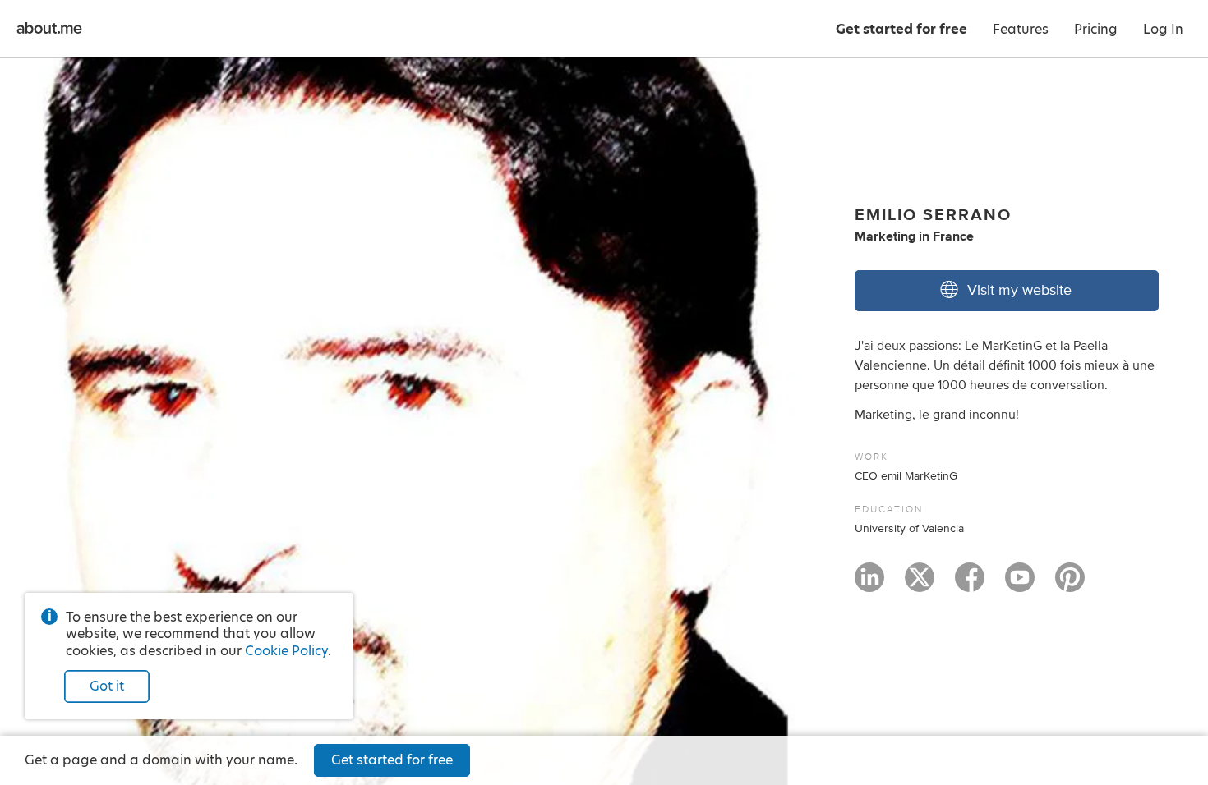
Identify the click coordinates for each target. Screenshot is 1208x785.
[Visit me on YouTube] (1020, 584)
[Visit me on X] (919, 584)
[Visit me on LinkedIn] (869, 584)
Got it (107, 686)
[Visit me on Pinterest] (1070, 584)
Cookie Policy (286, 650)
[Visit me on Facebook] (969, 584)
